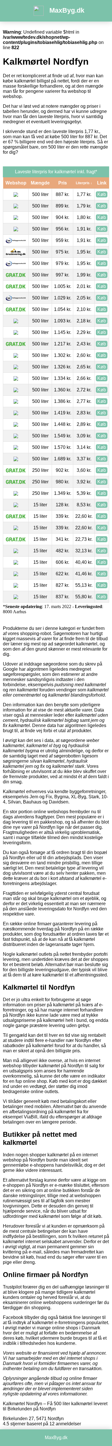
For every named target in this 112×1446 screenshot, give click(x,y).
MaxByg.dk (66, 10)
